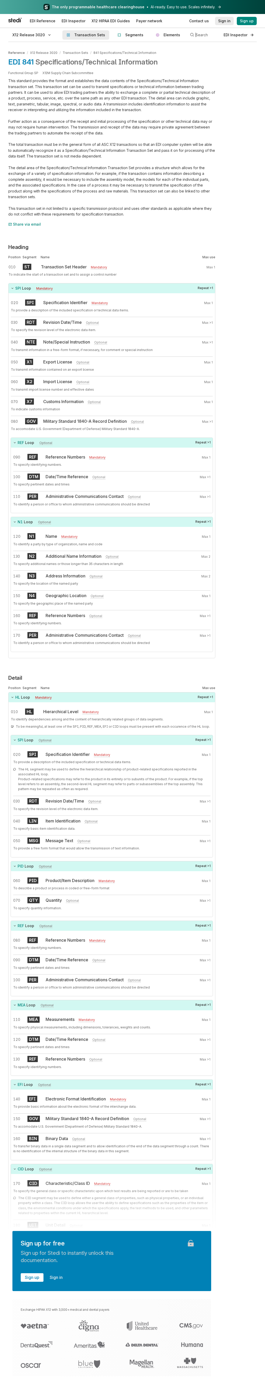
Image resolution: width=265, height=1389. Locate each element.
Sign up (32, 1277)
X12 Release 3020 (43, 53)
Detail (15, 678)
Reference (16, 53)
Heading (18, 247)
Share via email (27, 224)
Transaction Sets (75, 53)
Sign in (56, 1277)
